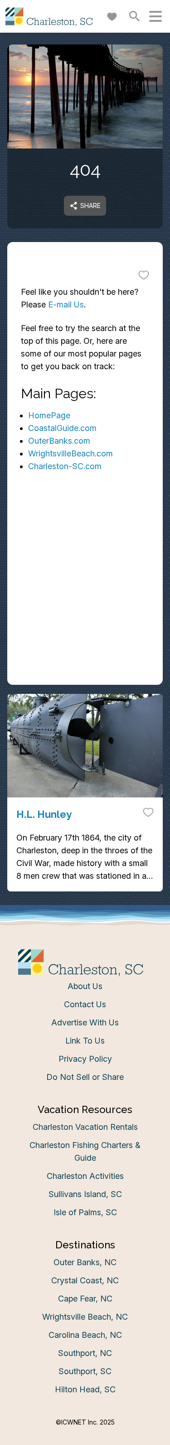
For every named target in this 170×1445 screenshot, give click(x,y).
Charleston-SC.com (65, 466)
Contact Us (85, 1004)
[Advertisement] (85, 596)
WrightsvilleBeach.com (70, 453)
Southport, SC (85, 1371)
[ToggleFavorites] (143, 274)
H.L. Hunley (44, 814)
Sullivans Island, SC (85, 1194)
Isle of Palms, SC (85, 1212)
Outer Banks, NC (85, 1262)
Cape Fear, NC (85, 1298)
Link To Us (85, 1040)
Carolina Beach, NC (85, 1335)
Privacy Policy (85, 1059)
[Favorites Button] (112, 16)
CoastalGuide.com (62, 428)
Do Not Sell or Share (85, 1077)
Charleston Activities (85, 1176)
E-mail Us (66, 304)
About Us (85, 986)
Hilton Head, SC (85, 1389)
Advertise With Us (85, 1022)
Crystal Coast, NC (85, 1280)
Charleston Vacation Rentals (85, 1127)
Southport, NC (85, 1353)
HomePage (49, 415)
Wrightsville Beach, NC (85, 1316)
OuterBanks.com (59, 440)
